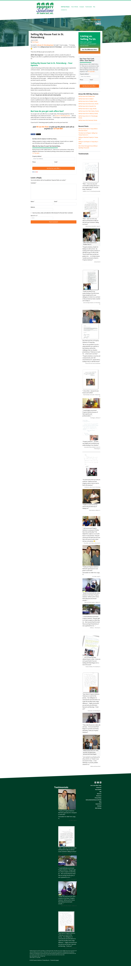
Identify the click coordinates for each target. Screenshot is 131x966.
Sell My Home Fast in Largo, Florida (87, 109)
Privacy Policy (98, 798)
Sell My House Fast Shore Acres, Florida (88, 104)
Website (33, 207)
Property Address (37, 156)
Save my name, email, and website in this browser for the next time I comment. (52, 213)
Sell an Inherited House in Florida (93, 800)
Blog (100, 802)
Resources (98, 796)
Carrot (57, 960)
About (99, 22)
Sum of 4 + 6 (34, 215)
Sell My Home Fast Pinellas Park (86, 96)
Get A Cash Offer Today (91, 22)
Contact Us (64, 10)
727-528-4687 (96, 20)
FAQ (94, 7)
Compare (81, 7)
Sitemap (99, 806)
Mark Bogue (35, 42)
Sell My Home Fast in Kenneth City (87, 106)
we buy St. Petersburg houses (62, 116)
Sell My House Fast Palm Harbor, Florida (88, 111)
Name (33, 201)
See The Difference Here (89, 50)
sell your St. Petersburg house (45, 45)
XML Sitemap (98, 808)
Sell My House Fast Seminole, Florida (87, 120)
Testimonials (88, 7)
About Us (99, 793)
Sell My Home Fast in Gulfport (86, 99)
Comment (34, 183)
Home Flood (98, 804)
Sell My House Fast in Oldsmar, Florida (88, 113)
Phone (34, 162)
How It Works (74, 7)
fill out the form (42, 127)
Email (56, 162)
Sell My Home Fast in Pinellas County (87, 101)
